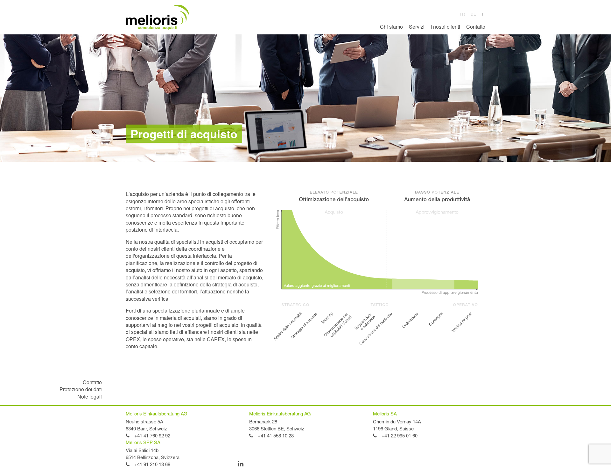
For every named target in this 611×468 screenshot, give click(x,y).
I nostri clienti (445, 26)
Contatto (475, 26)
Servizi (417, 26)
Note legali (89, 396)
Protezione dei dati (81, 389)
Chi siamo (391, 26)
